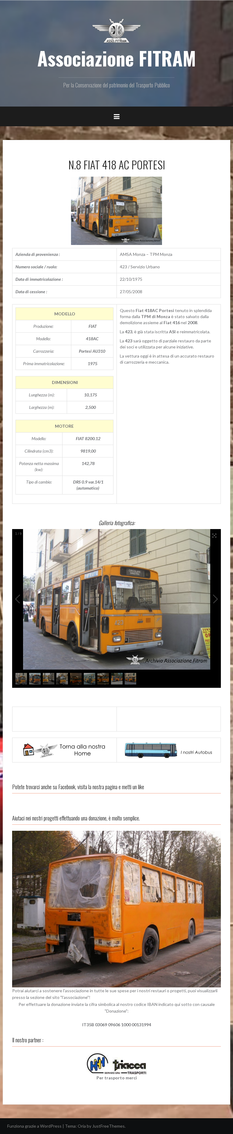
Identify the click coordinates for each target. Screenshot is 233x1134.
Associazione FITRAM (116, 58)
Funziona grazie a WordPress (34, 1126)
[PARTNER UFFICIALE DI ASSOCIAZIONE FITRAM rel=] (116, 1063)
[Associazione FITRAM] (116, 30)
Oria (82, 1126)
